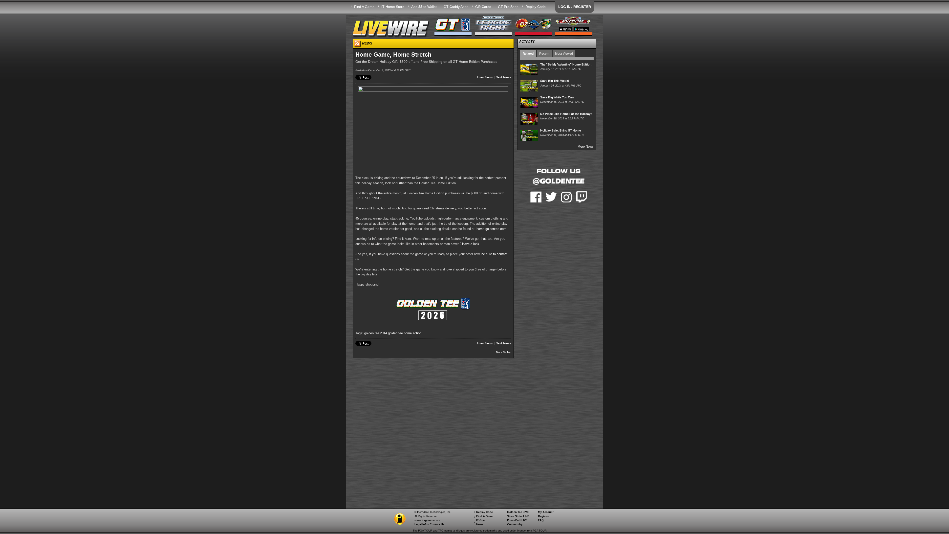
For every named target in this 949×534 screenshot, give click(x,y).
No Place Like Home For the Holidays (566, 114)
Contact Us (437, 524)
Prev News (485, 77)
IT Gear (481, 520)
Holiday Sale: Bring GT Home (560, 130)
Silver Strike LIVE (518, 516)
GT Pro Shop (508, 7)
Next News (503, 77)
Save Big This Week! (554, 81)
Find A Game (364, 7)
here (408, 239)
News (479, 524)
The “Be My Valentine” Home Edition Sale (569, 64)
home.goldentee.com (491, 229)
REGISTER (582, 7)
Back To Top (503, 352)
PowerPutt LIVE (517, 520)
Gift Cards (483, 7)
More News (586, 146)
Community (514, 524)
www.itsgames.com (427, 520)
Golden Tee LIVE (518, 512)
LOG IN (564, 7)
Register (543, 516)
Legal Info (421, 524)
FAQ (541, 520)
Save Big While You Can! (557, 97)
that (483, 239)
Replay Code (535, 7)
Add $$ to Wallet (424, 7)
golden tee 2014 (375, 333)
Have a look (470, 244)
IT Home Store (392, 7)
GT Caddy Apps (456, 7)
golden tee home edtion (404, 333)
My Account (546, 512)
